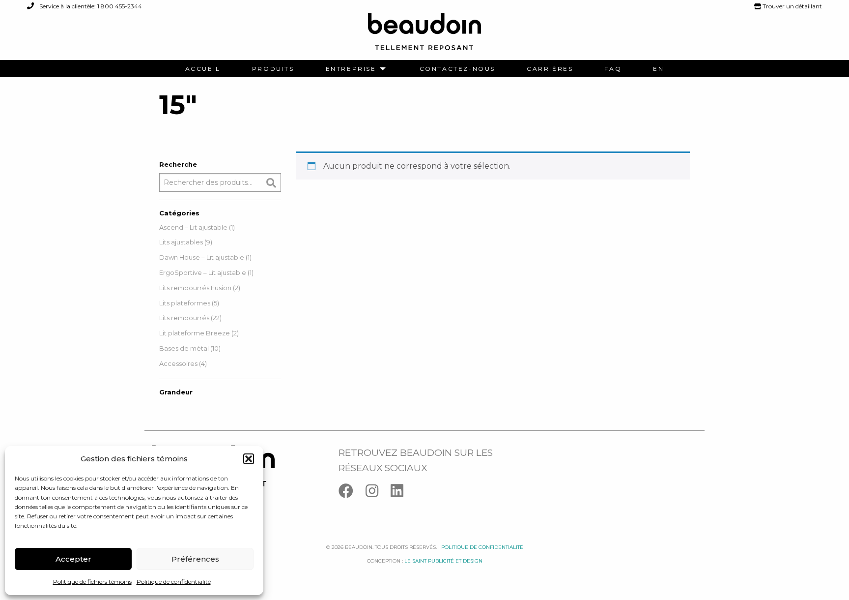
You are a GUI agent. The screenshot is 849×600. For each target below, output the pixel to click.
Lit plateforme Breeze (194, 333)
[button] (249, 459)
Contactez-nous (457, 69)
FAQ (613, 69)
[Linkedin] (402, 493)
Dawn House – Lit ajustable (201, 257)
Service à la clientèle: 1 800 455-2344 (90, 6)
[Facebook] (352, 493)
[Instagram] (378, 493)
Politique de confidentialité (174, 581)
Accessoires (178, 363)
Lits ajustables (181, 242)
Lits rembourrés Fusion (195, 288)
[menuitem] (203, 69)
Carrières (550, 69)
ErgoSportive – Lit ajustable (202, 272)
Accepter (73, 559)
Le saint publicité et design (443, 561)
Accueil (203, 69)
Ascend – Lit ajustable (193, 227)
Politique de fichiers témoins (92, 581)
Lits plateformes (184, 303)
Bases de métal (184, 348)
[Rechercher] (271, 183)
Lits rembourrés (184, 318)
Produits (273, 69)
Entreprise (351, 69)
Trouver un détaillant (791, 6)
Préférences (195, 559)
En (658, 69)
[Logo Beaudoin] (424, 36)
